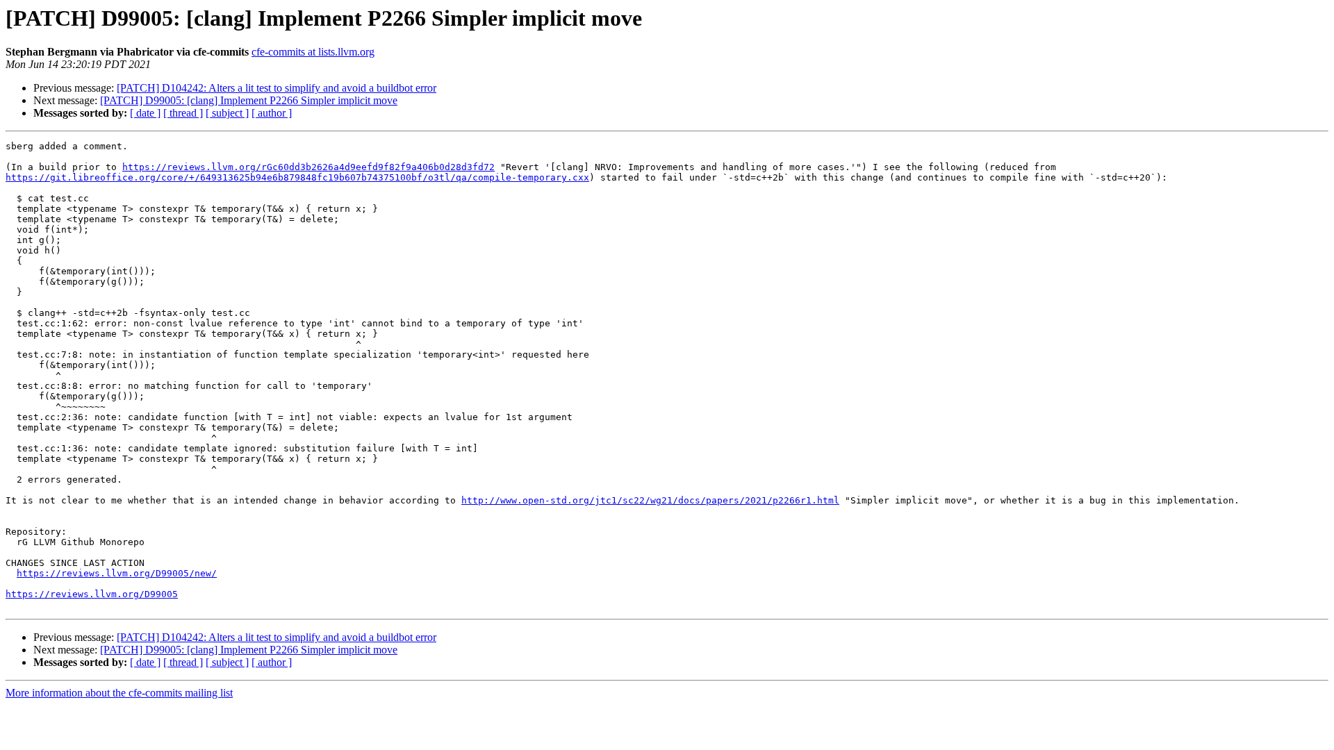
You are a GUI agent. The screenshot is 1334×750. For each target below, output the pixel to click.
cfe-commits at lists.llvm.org (313, 52)
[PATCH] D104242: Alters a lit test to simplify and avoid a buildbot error (276, 88)
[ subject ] (227, 113)
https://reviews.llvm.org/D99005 (92, 594)
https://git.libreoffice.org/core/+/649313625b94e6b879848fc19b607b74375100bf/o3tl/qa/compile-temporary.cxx (297, 177)
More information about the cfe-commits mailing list (119, 693)
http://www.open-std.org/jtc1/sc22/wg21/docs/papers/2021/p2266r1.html (650, 500)
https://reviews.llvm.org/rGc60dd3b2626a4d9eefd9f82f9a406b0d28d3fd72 (308, 167)
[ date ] (145, 113)
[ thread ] (183, 113)
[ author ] (272, 113)
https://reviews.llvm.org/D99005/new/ (117, 573)
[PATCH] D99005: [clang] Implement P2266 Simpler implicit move (248, 100)
